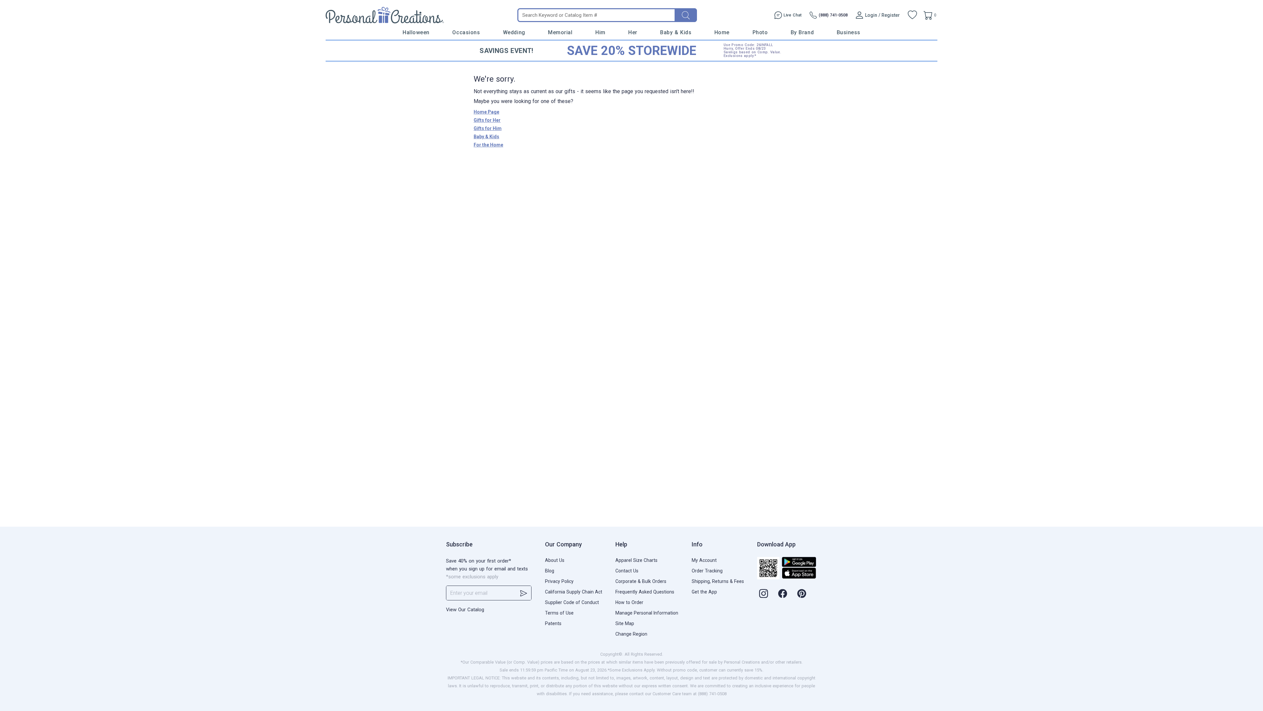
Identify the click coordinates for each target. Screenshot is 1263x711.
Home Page (486, 112)
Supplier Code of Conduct (572, 602)
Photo (760, 32)
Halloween (416, 32)
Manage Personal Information (646, 613)
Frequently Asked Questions (644, 591)
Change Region (631, 634)
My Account (704, 560)
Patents (553, 623)
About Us (554, 560)
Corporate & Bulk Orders (640, 581)
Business (848, 32)
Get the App (704, 591)
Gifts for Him (488, 128)
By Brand (802, 32)
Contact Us (626, 570)
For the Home (488, 144)
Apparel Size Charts (636, 560)
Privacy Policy (559, 581)
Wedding (514, 32)
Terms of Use (559, 613)
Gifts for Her (487, 120)
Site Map (624, 623)
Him (600, 32)
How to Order (629, 602)
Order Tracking (707, 570)
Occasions (466, 32)
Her (632, 32)
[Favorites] (912, 15)
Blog (549, 570)
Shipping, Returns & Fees (718, 581)
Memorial (560, 32)
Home (722, 32)
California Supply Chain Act (573, 591)
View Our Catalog (465, 610)
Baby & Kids (675, 32)
